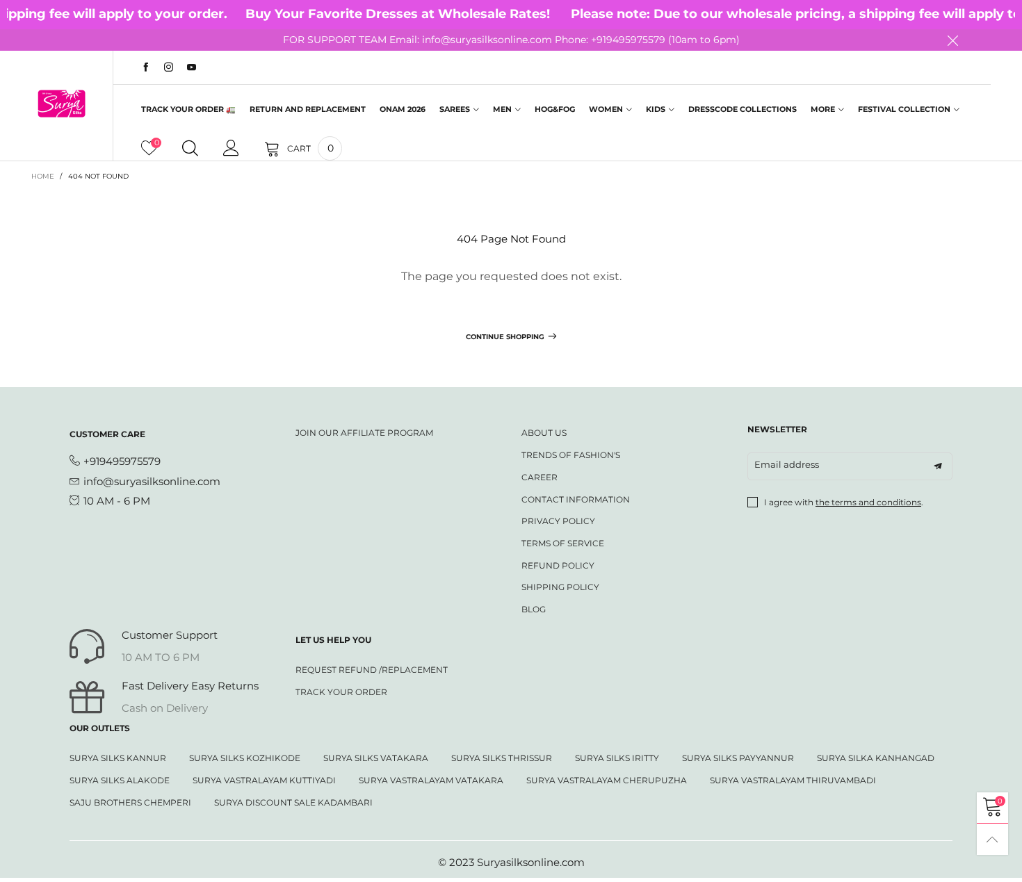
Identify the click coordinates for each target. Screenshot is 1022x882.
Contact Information (575, 499)
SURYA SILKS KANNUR (118, 758)
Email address (786, 464)
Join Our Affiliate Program (364, 432)
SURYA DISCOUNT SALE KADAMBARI (293, 802)
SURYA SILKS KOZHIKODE (244, 758)
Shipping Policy (560, 587)
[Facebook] (145, 67)
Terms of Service (562, 543)
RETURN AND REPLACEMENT (308, 109)
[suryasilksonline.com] (61, 103)
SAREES (454, 109)
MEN (502, 109)
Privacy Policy (558, 521)
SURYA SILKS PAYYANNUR (738, 758)
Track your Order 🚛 (188, 109)
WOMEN (606, 109)
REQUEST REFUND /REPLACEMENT (371, 669)
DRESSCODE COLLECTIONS (742, 109)
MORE (823, 109)
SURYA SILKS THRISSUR (501, 758)
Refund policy (557, 565)
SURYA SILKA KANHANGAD (875, 758)
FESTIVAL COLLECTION (904, 109)
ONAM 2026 (402, 109)
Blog (533, 609)
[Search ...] (190, 149)
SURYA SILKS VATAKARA (375, 758)
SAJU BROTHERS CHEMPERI (130, 802)
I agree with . (843, 502)
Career (539, 477)
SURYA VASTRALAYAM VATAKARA (431, 780)
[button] (937, 466)
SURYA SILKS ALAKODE (120, 780)
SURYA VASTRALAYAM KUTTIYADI (264, 780)
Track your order (341, 692)
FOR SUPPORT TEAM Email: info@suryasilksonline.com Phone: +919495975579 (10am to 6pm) (511, 39)
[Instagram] (168, 67)
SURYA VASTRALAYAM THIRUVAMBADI (793, 780)
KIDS (655, 109)
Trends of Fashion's (570, 455)
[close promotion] (952, 40)
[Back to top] (992, 839)
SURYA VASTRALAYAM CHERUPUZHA (606, 780)
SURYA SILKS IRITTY (617, 758)
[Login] (231, 149)
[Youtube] (191, 67)
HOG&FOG (555, 109)
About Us (544, 432)
